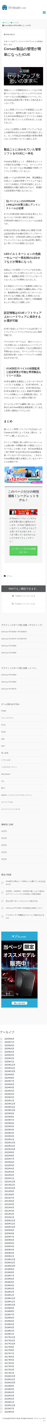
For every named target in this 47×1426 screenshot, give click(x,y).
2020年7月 (9, 1237)
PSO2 (3, 732)
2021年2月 (9, 1214)
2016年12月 (10, 1376)
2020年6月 (9, 1240)
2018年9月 (9, 1308)
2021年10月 (10, 1188)
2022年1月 (9, 1178)
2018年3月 (9, 1327)
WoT (3, 746)
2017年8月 (9, 1350)
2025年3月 (9, 1055)
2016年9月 (9, 1386)
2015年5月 (9, 1412)
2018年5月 (9, 1321)
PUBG (3, 711)
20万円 (4, 845)
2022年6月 (9, 1162)
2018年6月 (9, 1318)
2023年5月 (9, 1126)
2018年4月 (9, 1324)
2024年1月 (9, 1100)
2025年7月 (9, 1042)
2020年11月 (10, 1224)
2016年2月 (9, 1399)
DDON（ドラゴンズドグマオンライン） (17, 795)
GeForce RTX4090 (8, 653)
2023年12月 (10, 1104)
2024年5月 (9, 1087)
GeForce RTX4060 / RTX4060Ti (14, 632)
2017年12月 (10, 1337)
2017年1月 (9, 1373)
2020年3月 (9, 1250)
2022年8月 (9, 1156)
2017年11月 (10, 1340)
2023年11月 (10, 1107)
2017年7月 (9, 1353)
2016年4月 (9, 1392)
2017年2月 (9, 1370)
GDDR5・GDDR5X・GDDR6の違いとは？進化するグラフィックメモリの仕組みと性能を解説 (25, 892)
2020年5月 (9, 1243)
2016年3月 (9, 1396)
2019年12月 (10, 1259)
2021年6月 (9, 1201)
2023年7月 (9, 1120)
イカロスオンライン (9, 767)
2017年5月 (9, 1360)
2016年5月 (9, 1389)
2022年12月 (10, 1143)
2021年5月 (9, 1204)
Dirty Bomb (5, 774)
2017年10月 (10, 1344)
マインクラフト (7, 718)
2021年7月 (9, 1198)
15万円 (4, 838)
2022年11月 (10, 1146)
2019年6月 (9, 1279)
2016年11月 (10, 1379)
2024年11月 (10, 1068)
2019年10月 (10, 1266)
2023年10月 (10, 1110)
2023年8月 (9, 1117)
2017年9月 (9, 1347)
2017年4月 (9, 1363)
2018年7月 (9, 1314)
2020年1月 (9, 1256)
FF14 (3, 725)
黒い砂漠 (4, 753)
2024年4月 (9, 1091)
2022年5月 (9, 1165)
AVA (2, 739)
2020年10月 (10, 1227)
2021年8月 (9, 1194)
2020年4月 (9, 1246)
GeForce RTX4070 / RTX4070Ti (14, 639)
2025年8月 (9, 1039)
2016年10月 (10, 1383)
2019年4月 (9, 1285)
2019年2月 (9, 1292)
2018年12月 (10, 1298)
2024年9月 (9, 1074)
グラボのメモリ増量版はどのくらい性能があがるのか (25, 916)
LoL (2, 781)
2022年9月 (9, 1152)
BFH (3, 788)
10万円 (4, 831)
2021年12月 (10, 1182)
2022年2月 (9, 1175)
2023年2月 (9, 1136)
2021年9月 (9, 1191)
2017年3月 (9, 1366)
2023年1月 (9, 1139)
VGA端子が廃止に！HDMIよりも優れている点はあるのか (25, 882)
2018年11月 (10, 1302)
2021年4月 (9, 1207)
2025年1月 (9, 1062)
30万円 (4, 859)
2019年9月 (9, 1269)
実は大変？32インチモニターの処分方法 (22, 901)
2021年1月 (9, 1217)
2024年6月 (9, 1084)
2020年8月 (9, 1233)
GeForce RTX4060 (8, 682)
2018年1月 (9, 1334)
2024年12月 (10, 1065)
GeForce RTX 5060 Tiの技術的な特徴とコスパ (24, 908)
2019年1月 (9, 1295)
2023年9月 (9, 1113)
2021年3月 (9, 1211)
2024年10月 (10, 1071)
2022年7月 (9, 1159)
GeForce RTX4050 (8, 675)
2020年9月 (9, 1230)
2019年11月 (10, 1263)
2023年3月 (9, 1133)
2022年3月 (9, 1172)
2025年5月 (9, 1049)
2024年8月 (9, 1078)
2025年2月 (9, 1058)
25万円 (4, 852)
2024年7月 (9, 1081)
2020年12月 (10, 1220)
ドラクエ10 (5, 760)
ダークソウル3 (7, 802)
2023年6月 (9, 1123)
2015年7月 (9, 1409)
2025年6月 (9, 1045)
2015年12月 (10, 1405)
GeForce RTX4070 (8, 689)
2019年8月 (9, 1272)
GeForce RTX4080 (8, 646)
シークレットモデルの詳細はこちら (24, 550)
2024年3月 (9, 1094)
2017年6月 (9, 1357)
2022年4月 (9, 1169)
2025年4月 (9, 1052)
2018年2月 (9, 1331)
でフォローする (25, 596)
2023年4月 (9, 1130)
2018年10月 (10, 1305)
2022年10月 (10, 1149)
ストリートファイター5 (10, 809)
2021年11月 (10, 1185)
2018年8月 (9, 1311)
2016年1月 (9, 1402)
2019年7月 (9, 1276)
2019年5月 (9, 1282)
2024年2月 (9, 1097)
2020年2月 (9, 1253)
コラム (9, 576)
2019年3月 (9, 1289)
